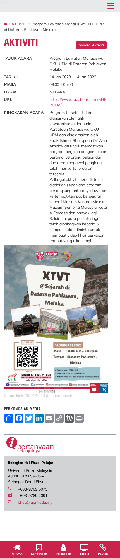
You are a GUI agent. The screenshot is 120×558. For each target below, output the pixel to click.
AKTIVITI (19, 23)
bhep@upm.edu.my (35, 502)
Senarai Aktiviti (91, 45)
